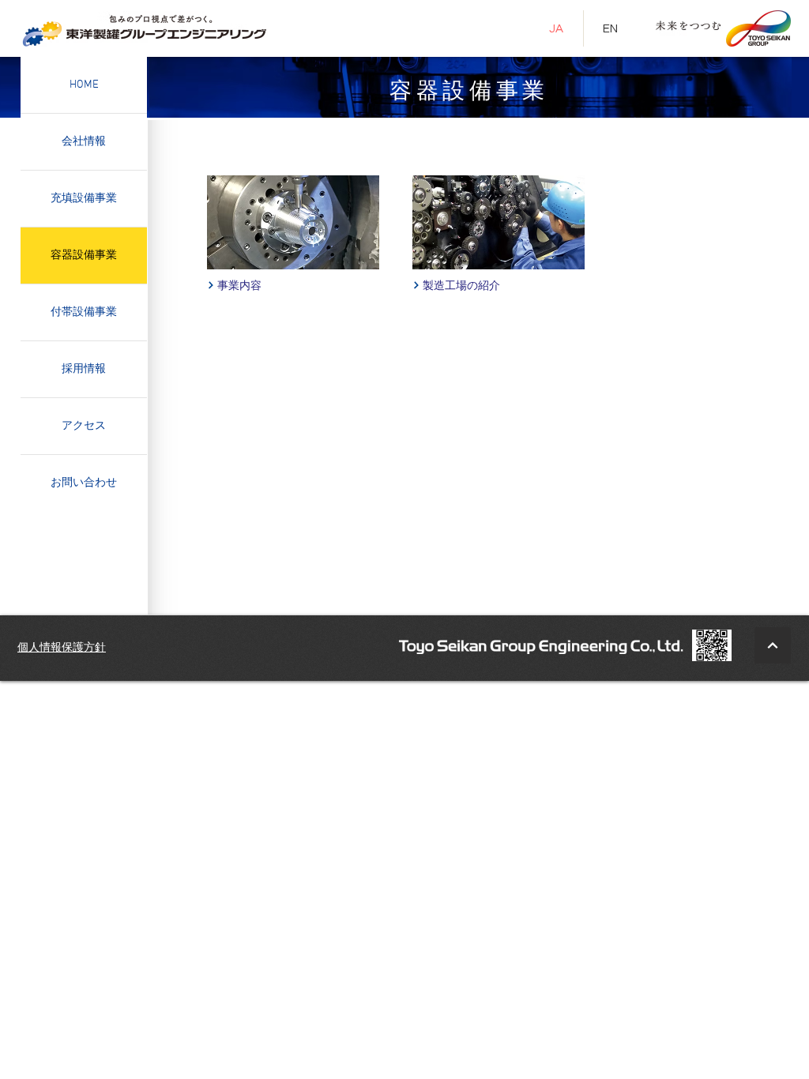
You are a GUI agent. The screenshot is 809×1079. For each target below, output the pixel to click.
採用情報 (84, 369)
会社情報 (84, 142)
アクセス (84, 426)
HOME (84, 85)
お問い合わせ (84, 483)
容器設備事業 (84, 255)
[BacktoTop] (772, 645)
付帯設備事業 (84, 312)
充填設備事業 (84, 198)
